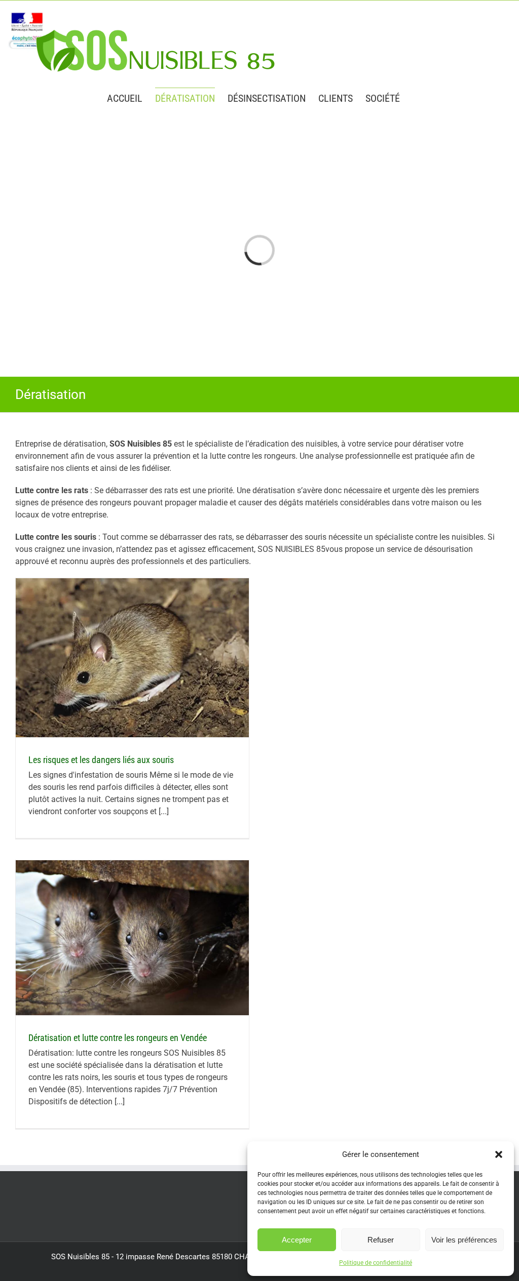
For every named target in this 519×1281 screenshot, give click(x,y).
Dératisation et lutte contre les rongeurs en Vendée (117, 1037)
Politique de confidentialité (375, 1262)
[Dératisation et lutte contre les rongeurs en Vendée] (132, 937)
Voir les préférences (464, 1239)
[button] (499, 1154)
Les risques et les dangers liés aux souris (101, 759)
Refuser (380, 1239)
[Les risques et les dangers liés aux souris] (132, 657)
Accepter (297, 1239)
